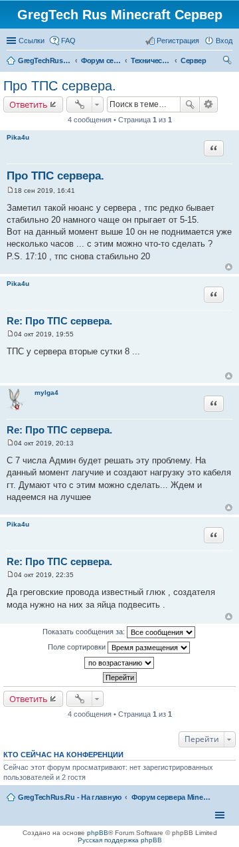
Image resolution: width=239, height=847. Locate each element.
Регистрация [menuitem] (178, 41)
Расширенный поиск (209, 104)
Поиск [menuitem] (228, 62)
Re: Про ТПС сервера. (59, 320)
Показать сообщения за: (84, 632)
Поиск (190, 104)
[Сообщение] (10, 190)
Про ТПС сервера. (59, 85)
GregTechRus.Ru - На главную (69, 797)
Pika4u (18, 137)
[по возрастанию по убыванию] (119, 663)
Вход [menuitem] (224, 41)
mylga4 (46, 392)
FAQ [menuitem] (68, 41)
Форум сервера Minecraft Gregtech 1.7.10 (171, 797)
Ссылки (31, 41)
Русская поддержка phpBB (120, 840)
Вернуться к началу (228, 267)
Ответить (28, 104)
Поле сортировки (78, 647)
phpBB (97, 832)
